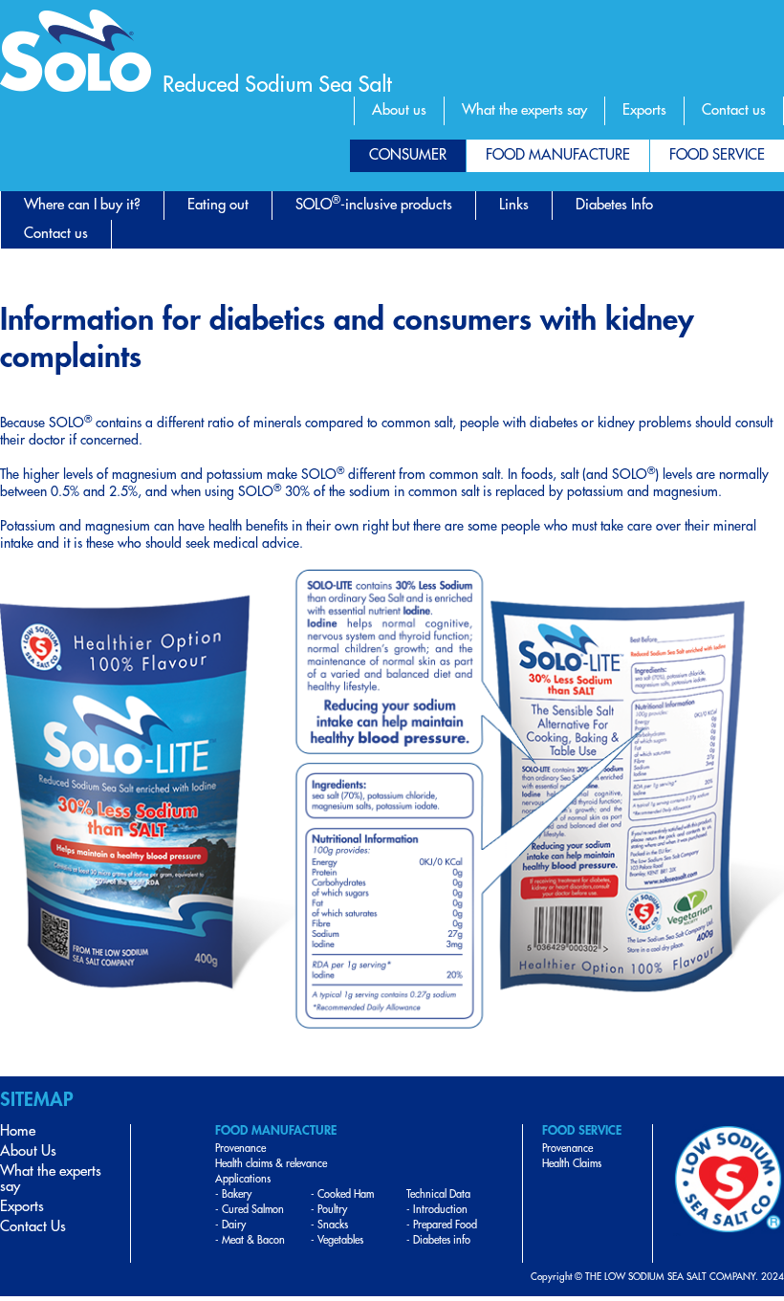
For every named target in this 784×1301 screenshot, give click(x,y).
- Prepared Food (441, 1225)
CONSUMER (407, 155)
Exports (644, 110)
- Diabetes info (438, 1240)
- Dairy (230, 1225)
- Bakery (233, 1194)
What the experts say (524, 110)
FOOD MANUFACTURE (558, 155)
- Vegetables (337, 1240)
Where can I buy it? (82, 205)
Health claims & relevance (271, 1164)
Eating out (218, 205)
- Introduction (437, 1209)
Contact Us (33, 1227)
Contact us (734, 110)
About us (399, 110)
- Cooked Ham (342, 1194)
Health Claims (571, 1164)
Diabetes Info (614, 205)
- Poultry (329, 1209)
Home (17, 1131)
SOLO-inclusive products (373, 203)
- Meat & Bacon (250, 1240)
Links (514, 205)
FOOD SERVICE (717, 155)
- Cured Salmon (249, 1209)
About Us (28, 1151)
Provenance (240, 1148)
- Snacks (329, 1225)
